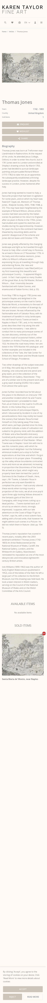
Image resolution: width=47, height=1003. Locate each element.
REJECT (12, 996)
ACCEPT (23, 989)
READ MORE (33, 996)
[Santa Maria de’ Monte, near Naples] (23, 655)
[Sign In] (35, 22)
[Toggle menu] (40, 22)
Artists (11, 31)
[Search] (5, 22)
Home (4, 31)
